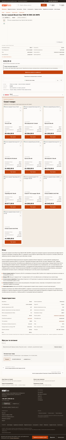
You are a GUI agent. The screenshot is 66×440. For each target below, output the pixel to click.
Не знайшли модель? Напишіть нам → (10, 407)
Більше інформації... (14, 438)
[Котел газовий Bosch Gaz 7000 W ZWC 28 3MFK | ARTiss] (35, 31)
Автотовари (9, 424)
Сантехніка (59, 424)
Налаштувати (61, 437)
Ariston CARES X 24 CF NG (51, 193)
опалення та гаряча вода (59, 315)
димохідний (61, 321)
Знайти (43, 5)
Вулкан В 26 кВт (49, 123)
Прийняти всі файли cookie (40, 437)
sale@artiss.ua (27, 359)
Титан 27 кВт (8, 123)
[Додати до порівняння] (57, 80)
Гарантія (40, 396)
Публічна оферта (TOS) (7, 414)
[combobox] (30, 5)
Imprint (3, 420)
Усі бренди (40, 399)
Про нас (4, 412)
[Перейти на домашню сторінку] (8, 5)
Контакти (40, 397)
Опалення (46, 424)
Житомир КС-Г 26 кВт (50, 158)
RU (46, 1)
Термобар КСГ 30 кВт (10, 193)
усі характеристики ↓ (7, 56)
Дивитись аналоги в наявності (33, 72)
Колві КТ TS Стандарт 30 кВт (32, 193)
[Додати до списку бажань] (61, 80)
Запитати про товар (30, 80)
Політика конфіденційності (8, 416)
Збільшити (60, 42)
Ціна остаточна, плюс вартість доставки (11, 63)
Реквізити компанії (6, 418)
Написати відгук (58, 346)
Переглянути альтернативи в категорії (33, 76)
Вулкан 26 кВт (28, 158)
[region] (33, 31)
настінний (30, 318)
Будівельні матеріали (18, 424)
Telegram (7, 359)
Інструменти (35, 424)
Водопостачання (28, 424)
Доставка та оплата (42, 394)
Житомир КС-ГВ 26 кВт (11, 158)
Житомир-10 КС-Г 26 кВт (31, 123)
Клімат (41, 424)
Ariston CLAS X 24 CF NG (11, 228)
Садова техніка (52, 424)
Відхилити (52, 437)
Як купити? (40, 392)
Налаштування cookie (6, 432)
